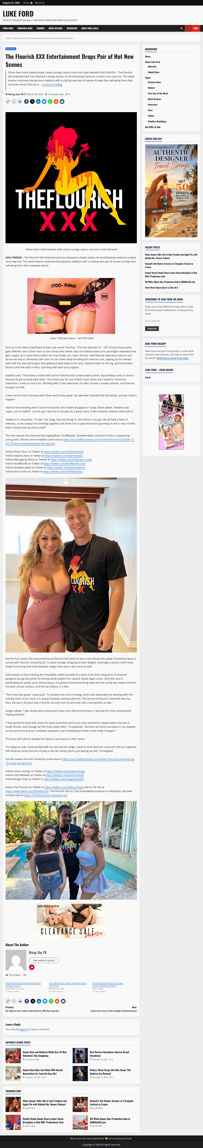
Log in (148, 377)
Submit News (154, 72)
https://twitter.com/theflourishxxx (63, 787)
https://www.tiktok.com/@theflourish (27, 791)
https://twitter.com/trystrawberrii (66, 467)
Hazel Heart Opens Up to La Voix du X (161, 287)
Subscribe (152, 328)
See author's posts (44, 960)
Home (147, 56)
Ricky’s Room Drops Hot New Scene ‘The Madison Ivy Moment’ (80, 1073)
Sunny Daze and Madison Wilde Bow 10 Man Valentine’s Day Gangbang (13, 1055)
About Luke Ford (152, 62)
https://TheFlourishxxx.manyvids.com (45, 795)
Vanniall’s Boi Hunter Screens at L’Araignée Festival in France (80, 1104)
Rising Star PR (16, 94)
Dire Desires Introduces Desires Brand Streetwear (80, 1055)
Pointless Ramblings (157, 121)
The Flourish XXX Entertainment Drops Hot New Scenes (23, 984)
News (150, 110)
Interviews (72, 28)
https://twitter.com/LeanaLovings (65, 771)
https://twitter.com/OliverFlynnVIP (63, 451)
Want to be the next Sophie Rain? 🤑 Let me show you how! (100, 1138)
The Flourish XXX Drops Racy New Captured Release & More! (107, 984)
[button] (8, 101)
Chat (195, 28)
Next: (114, 1009)
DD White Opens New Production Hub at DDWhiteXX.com (80, 1122)
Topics (148, 77)
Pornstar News (24, 28)
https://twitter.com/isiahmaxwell (65, 775)
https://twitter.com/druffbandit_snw (64, 463)
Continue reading (43, 86)
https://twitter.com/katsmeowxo (63, 455)
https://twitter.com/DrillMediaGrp (62, 471)
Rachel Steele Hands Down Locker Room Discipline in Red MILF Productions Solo (13, 1122)
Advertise (152, 66)
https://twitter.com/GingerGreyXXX (64, 779)
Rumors (40, 28)
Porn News (8, 28)
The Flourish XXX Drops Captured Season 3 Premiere (68, 984)
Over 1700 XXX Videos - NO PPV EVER (71, 338)
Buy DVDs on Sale (153, 127)
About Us (39, 2)
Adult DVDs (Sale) (89, 28)
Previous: (32, 1009)
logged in (24, 1029)
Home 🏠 (28, 2)
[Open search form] (181, 28)
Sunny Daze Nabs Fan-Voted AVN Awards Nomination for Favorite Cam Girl (13, 1073)
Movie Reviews (55, 28)
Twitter (151, 115)
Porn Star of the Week (158, 93)
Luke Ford (18, 13)
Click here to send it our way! (172, 358)
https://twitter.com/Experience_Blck (71, 459)
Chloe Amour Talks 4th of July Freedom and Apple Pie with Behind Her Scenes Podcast (13, 1104)
